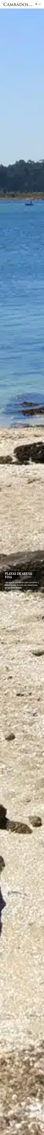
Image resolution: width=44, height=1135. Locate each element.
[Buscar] (35, 4)
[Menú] (40, 4)
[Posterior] (39, 576)
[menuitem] (35, 4)
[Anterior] (5, 576)
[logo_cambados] (18, 4)
